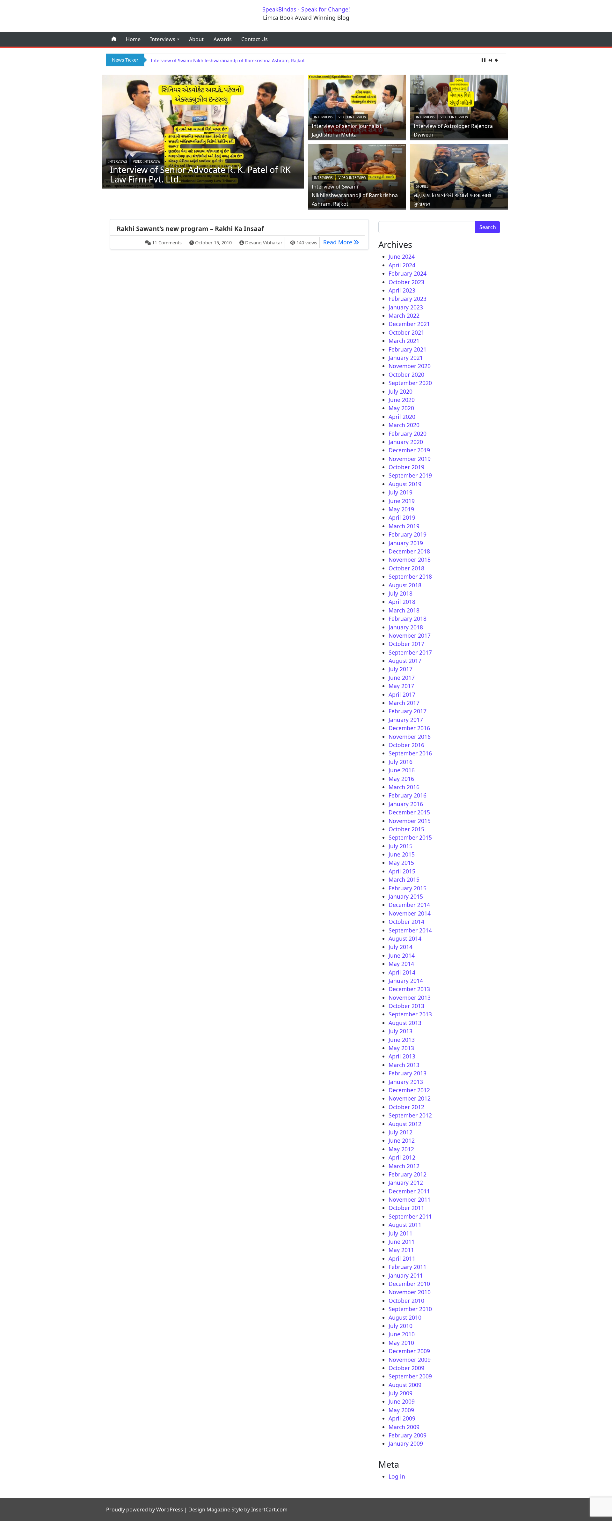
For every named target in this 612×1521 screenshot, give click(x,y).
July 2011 (400, 1233)
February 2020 (407, 433)
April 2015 (402, 871)
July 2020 (400, 391)
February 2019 (407, 534)
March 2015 (404, 879)
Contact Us (254, 39)
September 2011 (410, 1216)
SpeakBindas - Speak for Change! (306, 9)
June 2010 (402, 1334)
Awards (223, 39)
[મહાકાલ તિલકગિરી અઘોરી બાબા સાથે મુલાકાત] (459, 175)
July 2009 (400, 1393)
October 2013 (406, 1006)
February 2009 (407, 1435)
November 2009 (410, 1359)
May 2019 (401, 509)
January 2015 (406, 896)
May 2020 (401, 408)
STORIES (422, 186)
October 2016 (406, 745)
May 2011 (401, 1250)
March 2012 (404, 1166)
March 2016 (404, 787)
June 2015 (402, 854)
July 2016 (400, 762)
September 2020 (410, 383)
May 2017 (401, 686)
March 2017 (404, 703)
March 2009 (404, 1427)
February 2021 (407, 349)
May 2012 (401, 1149)
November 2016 (410, 736)
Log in (397, 1476)
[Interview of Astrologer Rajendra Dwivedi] (459, 106)
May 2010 (401, 1343)
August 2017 (405, 660)
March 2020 (404, 425)
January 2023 (406, 307)
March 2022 (404, 315)
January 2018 (406, 627)
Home (133, 39)
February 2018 (407, 618)
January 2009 (406, 1443)
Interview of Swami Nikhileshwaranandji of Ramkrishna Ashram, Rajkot (228, 60)
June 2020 (402, 400)
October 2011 (406, 1208)
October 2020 (406, 374)
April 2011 (402, 1258)
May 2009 (401, 1410)
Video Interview (146, 161)
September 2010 (410, 1309)
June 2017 (402, 677)
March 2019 (404, 526)
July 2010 (400, 1326)
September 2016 (410, 753)
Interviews (162, 39)
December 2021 (409, 324)
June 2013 (402, 1039)
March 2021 (404, 341)
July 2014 (400, 947)
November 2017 (410, 635)
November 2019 (410, 459)
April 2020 (402, 416)
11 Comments (167, 243)
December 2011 (409, 1191)
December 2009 (409, 1351)
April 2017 (402, 694)
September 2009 (410, 1376)
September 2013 (410, 1014)
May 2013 (401, 1048)
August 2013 (405, 1023)
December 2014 (409, 905)
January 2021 (406, 357)
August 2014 (405, 938)
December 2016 (409, 728)
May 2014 (401, 964)
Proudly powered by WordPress (144, 1509)
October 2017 (406, 644)
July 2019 (400, 492)
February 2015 (407, 888)
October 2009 (406, 1368)
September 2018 (410, 576)
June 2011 (402, 1241)
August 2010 (405, 1317)
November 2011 (410, 1199)
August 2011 (405, 1224)
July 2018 (400, 593)
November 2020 (410, 366)
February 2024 (407, 273)
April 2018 (402, 601)
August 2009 (405, 1385)
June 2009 (402, 1401)
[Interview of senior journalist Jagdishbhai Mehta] (357, 106)
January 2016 (406, 804)
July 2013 (400, 1031)
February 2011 (407, 1267)
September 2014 (410, 930)
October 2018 (406, 568)
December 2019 (409, 450)
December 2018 (409, 551)
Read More (342, 242)
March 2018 (404, 610)
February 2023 (407, 298)
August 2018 (405, 585)
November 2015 (410, 821)
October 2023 (406, 282)
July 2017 (400, 669)
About (196, 39)
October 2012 (406, 1107)
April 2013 (402, 1056)
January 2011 (406, 1275)
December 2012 (409, 1090)
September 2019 (410, 475)
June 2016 (402, 770)
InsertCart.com (269, 1509)
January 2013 (406, 1082)
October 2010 (406, 1300)
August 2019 (405, 484)
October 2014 (406, 921)
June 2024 (402, 256)
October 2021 (406, 332)
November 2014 (410, 913)
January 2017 (406, 719)
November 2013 (410, 997)
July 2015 (400, 846)
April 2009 (402, 1418)
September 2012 (410, 1115)
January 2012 (406, 1182)
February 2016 (407, 795)
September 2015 (410, 837)
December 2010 (409, 1283)
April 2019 (402, 517)
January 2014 (406, 980)
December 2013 (409, 989)
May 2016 (401, 779)
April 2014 (402, 972)
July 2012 (400, 1132)
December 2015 (409, 812)
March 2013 (404, 1065)
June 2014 (402, 955)
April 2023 (402, 290)
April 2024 (402, 265)
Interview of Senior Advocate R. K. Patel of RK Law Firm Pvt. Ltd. (200, 174)
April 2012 (402, 1157)
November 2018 (410, 559)
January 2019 (406, 543)
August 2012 (405, 1124)
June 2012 (402, 1140)
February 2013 (407, 1073)
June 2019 (402, 501)
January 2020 (406, 442)
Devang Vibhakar (263, 243)
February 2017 (407, 711)
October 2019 (406, 467)
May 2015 (401, 862)
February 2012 (407, 1174)
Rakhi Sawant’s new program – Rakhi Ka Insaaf (190, 228)
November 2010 (410, 1292)
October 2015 (406, 829)
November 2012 (410, 1098)
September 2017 (410, 652)
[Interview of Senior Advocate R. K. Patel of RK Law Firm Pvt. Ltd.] (203, 131)
